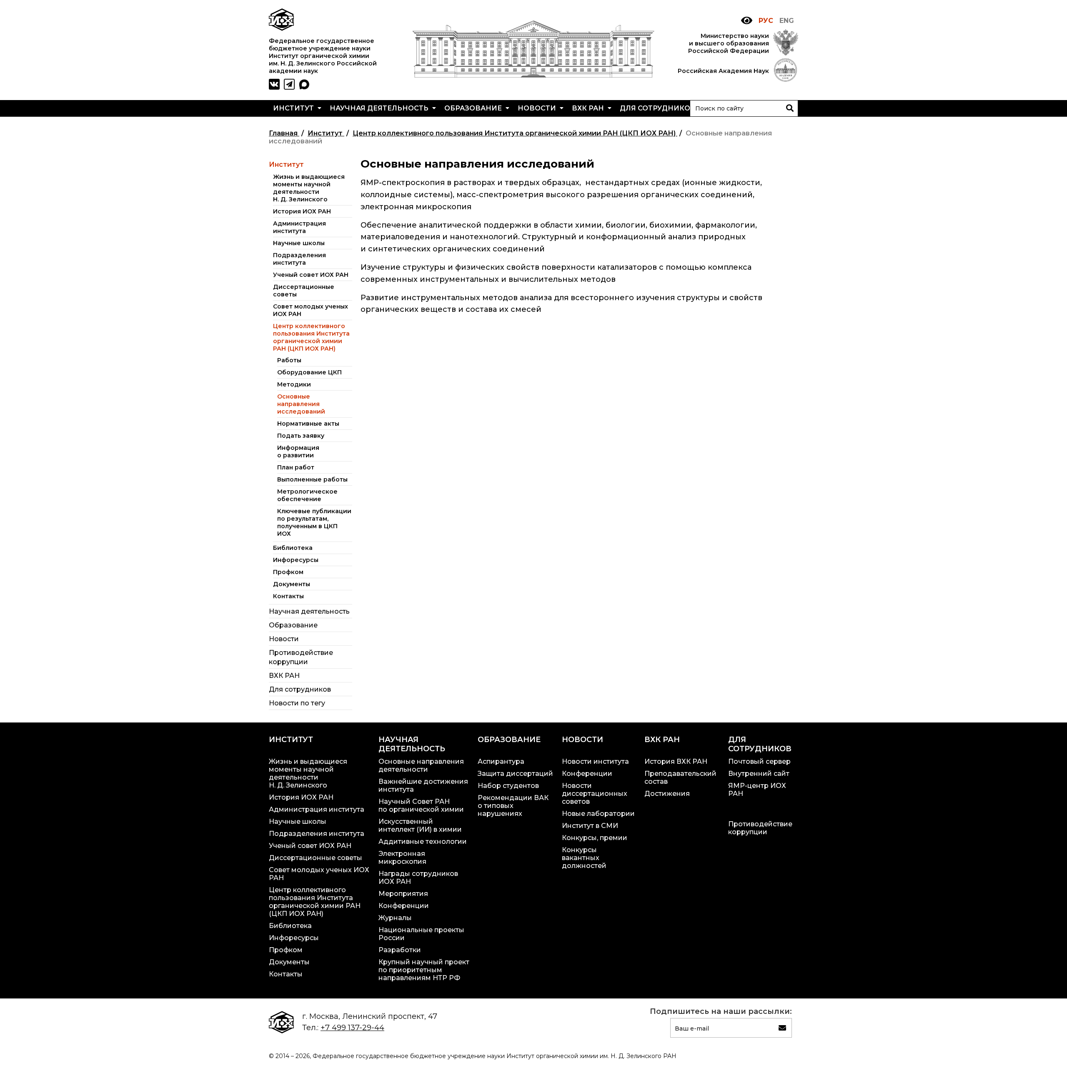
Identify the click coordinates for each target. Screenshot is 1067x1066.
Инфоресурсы (295, 560)
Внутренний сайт (758, 774)
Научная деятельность (380, 108)
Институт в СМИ (590, 826)
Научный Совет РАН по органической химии (421, 805)
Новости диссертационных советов (594, 793)
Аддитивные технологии (422, 841)
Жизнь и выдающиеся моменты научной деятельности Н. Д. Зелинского (309, 188)
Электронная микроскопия (402, 857)
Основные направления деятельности (421, 765)
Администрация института (299, 227)
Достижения (667, 794)
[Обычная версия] (746, 21)
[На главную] (533, 75)
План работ (295, 467)
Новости (538, 108)
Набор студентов (508, 786)
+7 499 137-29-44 (352, 1027)
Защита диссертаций (515, 774)
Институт (294, 108)
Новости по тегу (297, 703)
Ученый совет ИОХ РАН (310, 274)
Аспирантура (501, 761)
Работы (289, 360)
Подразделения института (299, 258)
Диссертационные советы (315, 858)
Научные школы (299, 243)
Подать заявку (300, 435)
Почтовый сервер (759, 761)
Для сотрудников (658, 108)
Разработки (399, 950)
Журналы (395, 918)
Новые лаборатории (598, 814)
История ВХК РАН (675, 761)
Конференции (403, 906)
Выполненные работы (312, 479)
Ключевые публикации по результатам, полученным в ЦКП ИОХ (314, 522)
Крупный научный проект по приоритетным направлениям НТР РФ (423, 970)
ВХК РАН (589, 108)
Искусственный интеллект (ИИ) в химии (420, 825)
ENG (786, 21)
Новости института (595, 761)
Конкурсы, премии (594, 838)
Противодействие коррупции (760, 828)
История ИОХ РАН (302, 211)
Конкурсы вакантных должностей (584, 858)
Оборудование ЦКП (309, 372)
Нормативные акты (308, 423)
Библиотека (293, 548)
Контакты (288, 596)
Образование (473, 108)
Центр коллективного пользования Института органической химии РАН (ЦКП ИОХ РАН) (311, 337)
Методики (294, 384)
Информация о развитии (298, 451)
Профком (288, 572)
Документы (291, 584)
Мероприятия (403, 894)
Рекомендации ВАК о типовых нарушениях (513, 806)
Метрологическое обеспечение (307, 495)
